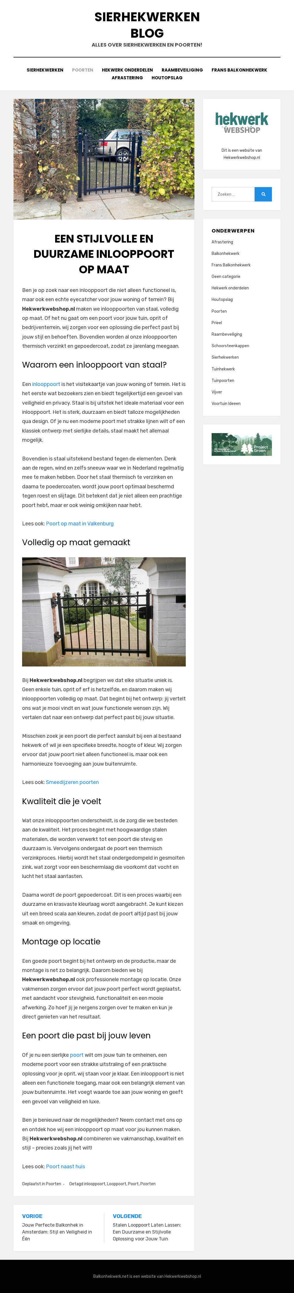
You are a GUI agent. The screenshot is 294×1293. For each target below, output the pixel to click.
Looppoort (116, 1183)
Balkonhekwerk (225, 253)
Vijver (217, 392)
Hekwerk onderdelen (127, 70)
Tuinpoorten (223, 380)
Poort (133, 1183)
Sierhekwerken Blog (147, 25)
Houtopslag (167, 78)
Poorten (82, 70)
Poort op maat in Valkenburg (80, 523)
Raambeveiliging (182, 70)
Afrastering (127, 78)
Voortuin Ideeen (226, 403)
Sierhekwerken (45, 70)
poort (77, 1055)
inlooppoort (46, 384)
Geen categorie (226, 276)
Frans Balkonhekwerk (239, 70)
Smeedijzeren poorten (72, 782)
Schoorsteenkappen (230, 345)
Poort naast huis (65, 1166)
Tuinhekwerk (223, 369)
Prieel (217, 322)
